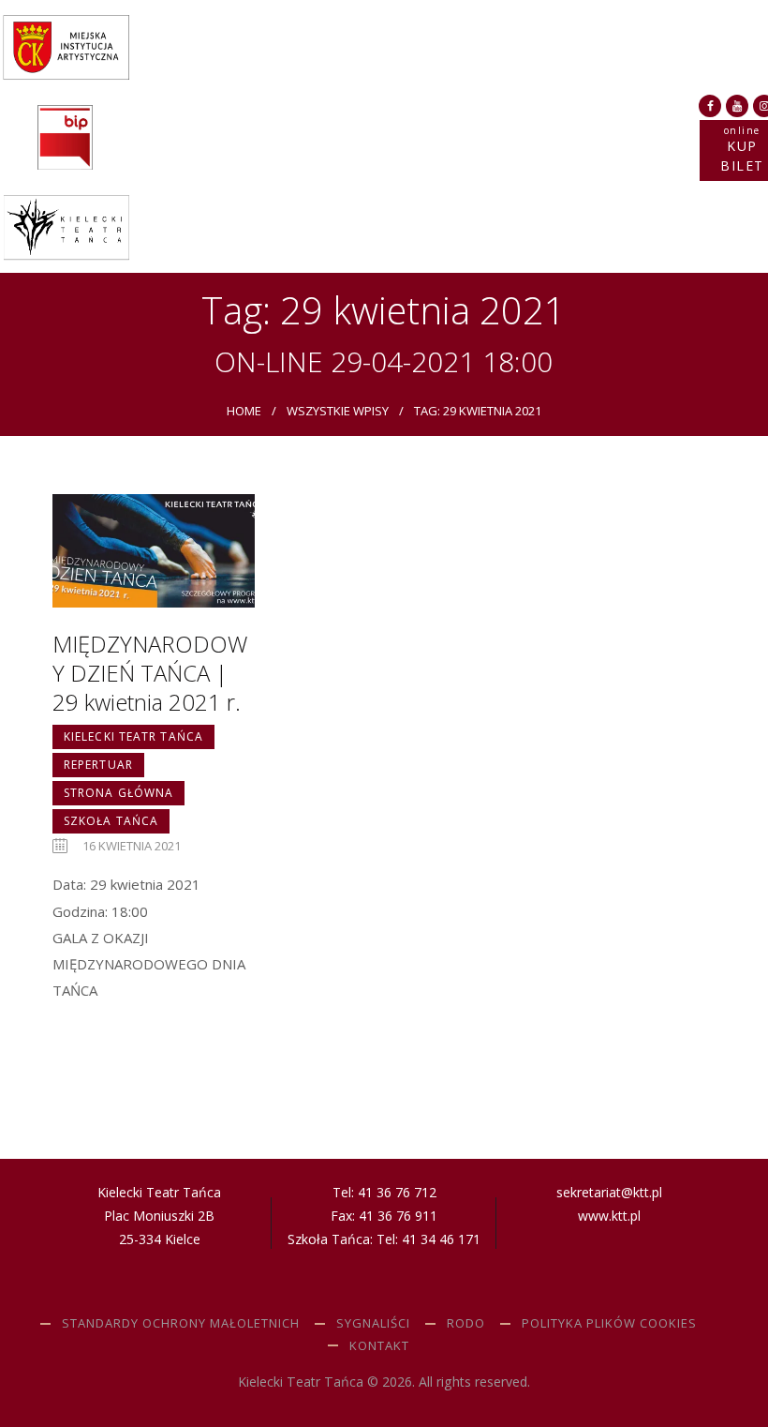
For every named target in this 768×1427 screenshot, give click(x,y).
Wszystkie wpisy (338, 410)
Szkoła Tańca (111, 821)
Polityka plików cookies (609, 1322)
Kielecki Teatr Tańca (133, 736)
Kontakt (379, 1345)
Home (244, 410)
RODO (466, 1322)
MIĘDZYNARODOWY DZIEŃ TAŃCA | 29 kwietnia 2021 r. (149, 673)
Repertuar (98, 765)
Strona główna (118, 793)
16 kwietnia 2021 (131, 845)
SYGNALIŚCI (373, 1322)
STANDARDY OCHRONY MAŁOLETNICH (181, 1322)
